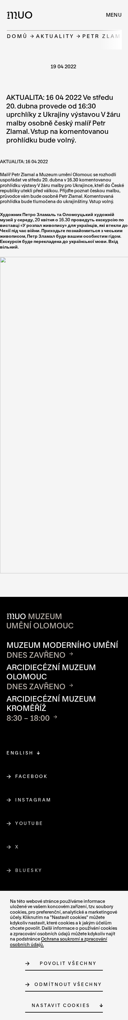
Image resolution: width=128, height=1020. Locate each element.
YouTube (29, 823)
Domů (17, 36)
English (20, 752)
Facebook (31, 776)
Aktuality (55, 36)
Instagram (33, 799)
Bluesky (29, 870)
